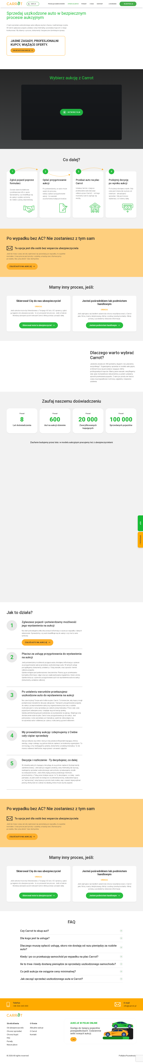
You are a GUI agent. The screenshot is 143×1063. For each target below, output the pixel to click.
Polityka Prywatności (127, 1056)
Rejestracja (128, 4)
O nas (92, 4)
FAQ (8, 1038)
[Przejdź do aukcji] (73, 1039)
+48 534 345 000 (20, 1006)
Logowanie (112, 4)
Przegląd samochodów (56, 4)
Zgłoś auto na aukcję (21, 50)
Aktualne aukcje (36, 1028)
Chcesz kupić (12, 1034)
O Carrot (33, 1031)
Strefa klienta (73, 4)
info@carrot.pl (130, 1006)
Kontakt (100, 4)
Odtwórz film (74, 112)
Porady (84, 4)
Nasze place (12, 1045)
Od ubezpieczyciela (15, 1028)
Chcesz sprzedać (14, 1031)
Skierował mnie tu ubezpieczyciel (37, 325)
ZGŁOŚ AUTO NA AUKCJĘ (21, 837)
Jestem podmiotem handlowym (103, 325)
